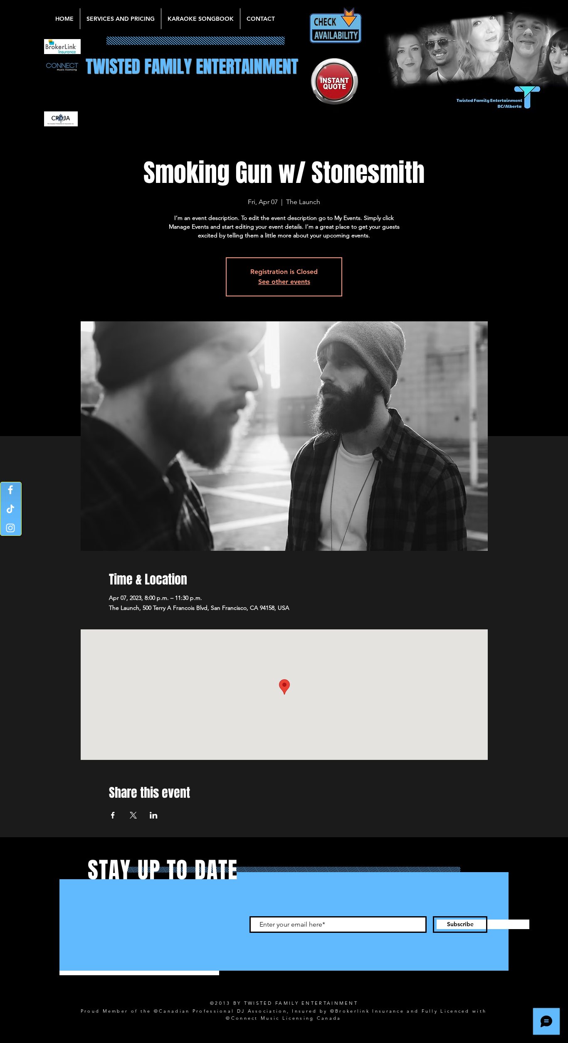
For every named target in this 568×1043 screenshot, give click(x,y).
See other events (284, 282)
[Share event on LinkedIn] (154, 815)
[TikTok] (10, 509)
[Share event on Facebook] (113, 815)
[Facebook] (10, 490)
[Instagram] (10, 528)
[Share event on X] (133, 815)
